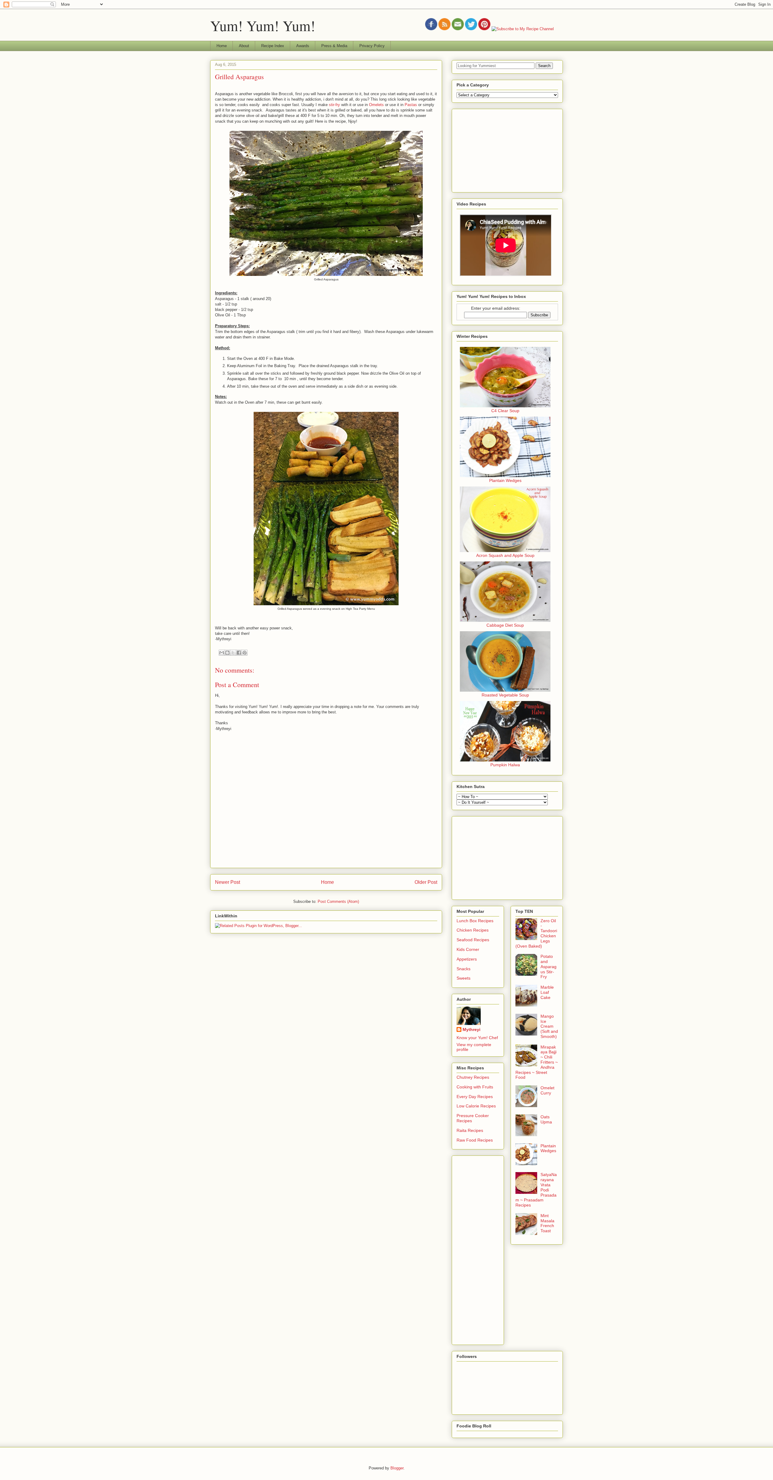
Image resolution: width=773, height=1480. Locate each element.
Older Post (426, 882)
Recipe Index (272, 46)
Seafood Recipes (473, 939)
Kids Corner (468, 949)
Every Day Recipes (475, 1096)
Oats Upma (546, 1119)
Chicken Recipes (473, 930)
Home (222, 46)
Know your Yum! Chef (477, 1037)
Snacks (463, 968)
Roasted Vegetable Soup (505, 695)
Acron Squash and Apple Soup (505, 555)
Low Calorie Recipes (476, 1106)
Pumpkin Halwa (505, 764)
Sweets (463, 978)
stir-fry (334, 104)
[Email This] (222, 653)
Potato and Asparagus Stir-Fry (548, 966)
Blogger (396, 1468)
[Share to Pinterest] (245, 653)
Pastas (411, 104)
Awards (302, 46)
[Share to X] (233, 653)
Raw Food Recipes (475, 1140)
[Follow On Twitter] (471, 29)
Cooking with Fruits (475, 1086)
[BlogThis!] (227, 653)
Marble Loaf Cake (547, 992)
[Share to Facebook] (239, 653)
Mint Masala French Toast (547, 1223)
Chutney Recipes (473, 1077)
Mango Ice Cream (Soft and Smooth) (549, 1026)
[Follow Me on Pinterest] (484, 29)
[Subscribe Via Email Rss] (458, 29)
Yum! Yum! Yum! (262, 25)
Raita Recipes (470, 1130)
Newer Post (227, 882)
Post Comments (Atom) (338, 901)
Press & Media (334, 46)
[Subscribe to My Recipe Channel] (523, 29)
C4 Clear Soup (505, 410)
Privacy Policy (372, 46)
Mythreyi (471, 1029)
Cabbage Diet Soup (505, 625)
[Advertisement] (502, 149)
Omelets (376, 104)
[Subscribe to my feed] (444, 29)
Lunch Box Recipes (475, 920)
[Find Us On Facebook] (431, 29)
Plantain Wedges (505, 480)
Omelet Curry (547, 1090)
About (244, 46)
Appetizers (467, 959)
